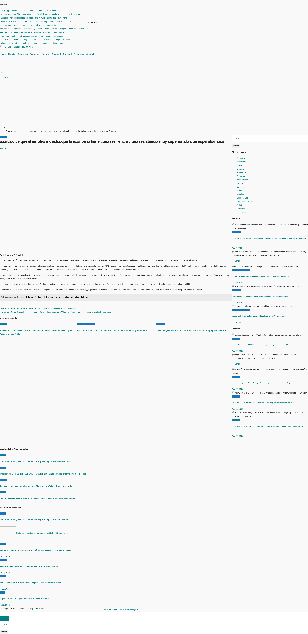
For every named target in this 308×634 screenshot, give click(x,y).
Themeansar (44, 609)
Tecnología (79, 54)
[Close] (4, 618)
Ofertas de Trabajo (245, 201)
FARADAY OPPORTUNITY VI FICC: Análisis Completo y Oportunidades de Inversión (263, 403)
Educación (241, 162)
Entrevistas (241, 173)
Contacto (90, 54)
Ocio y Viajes (242, 198)
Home (2, 72)
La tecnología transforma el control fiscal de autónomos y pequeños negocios (192, 330)
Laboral (240, 183)
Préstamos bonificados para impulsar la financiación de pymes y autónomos (112, 330)
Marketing (241, 187)
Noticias (12, 54)
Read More (236, 261)
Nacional (56, 54)
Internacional (242, 180)
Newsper (31, 609)
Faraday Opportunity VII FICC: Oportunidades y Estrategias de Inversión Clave (261, 345)
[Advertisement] (117, 106)
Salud (239, 205)
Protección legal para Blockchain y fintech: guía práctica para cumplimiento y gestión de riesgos (268, 383)
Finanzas (45, 54)
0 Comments (62, 533)
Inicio (3, 54)
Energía (240, 169)
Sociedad (67, 54)
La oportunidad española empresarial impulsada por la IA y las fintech (258, 316)
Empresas (34, 54)
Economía (23, 54)
